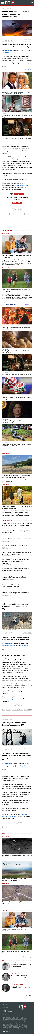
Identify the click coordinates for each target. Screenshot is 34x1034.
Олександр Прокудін (8, 645)
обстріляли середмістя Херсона (12, 699)
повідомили (10, 50)
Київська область (17, 827)
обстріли (17, 213)
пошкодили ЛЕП (23, 185)
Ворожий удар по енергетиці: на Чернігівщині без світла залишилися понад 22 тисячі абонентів (17, 524)
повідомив (9, 643)
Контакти (5, 1007)
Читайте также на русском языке (27, 40)
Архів (4, 1014)
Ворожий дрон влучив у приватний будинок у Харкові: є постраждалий (16, 539)
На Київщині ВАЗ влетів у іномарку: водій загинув (14, 546)
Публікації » (5, 910)
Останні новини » (7, 520)
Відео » (4, 833)
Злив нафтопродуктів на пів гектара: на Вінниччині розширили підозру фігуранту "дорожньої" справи (14, 577)
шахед (26, 213)
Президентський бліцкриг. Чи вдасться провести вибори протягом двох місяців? (17, 585)
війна (12, 213)
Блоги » (4, 960)
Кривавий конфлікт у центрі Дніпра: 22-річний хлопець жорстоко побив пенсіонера (16, 593)
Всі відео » (29, 907)
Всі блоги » (29, 995)
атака (22, 213)
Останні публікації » (8, 230)
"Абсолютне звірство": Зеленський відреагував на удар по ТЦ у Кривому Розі (16, 553)
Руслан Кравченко (7, 766)
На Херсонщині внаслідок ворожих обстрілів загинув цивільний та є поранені (15, 569)
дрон (24, 827)
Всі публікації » (27, 957)
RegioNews (5, 53)
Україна (7, 213)
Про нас (5, 1004)
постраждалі (27, 709)
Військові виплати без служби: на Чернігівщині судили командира (16, 531)
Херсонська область (17, 709)
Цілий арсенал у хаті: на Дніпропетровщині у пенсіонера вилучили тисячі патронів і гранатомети (15, 561)
